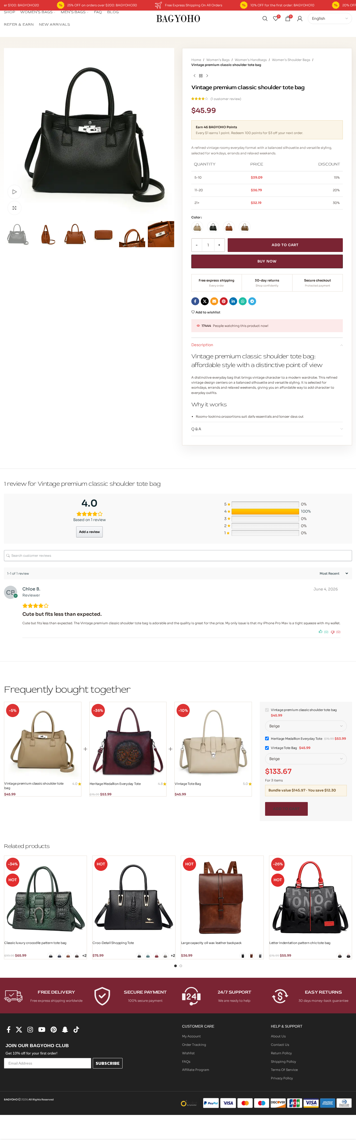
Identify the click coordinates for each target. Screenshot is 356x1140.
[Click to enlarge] (14, 207)
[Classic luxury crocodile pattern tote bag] (45, 897)
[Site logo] (178, 18)
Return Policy (281, 1053)
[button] (10, 234)
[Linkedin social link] (233, 301)
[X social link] (205, 301)
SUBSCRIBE (108, 1063)
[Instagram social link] (30, 1030)
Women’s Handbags (251, 60)
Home (196, 60)
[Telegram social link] (252, 301)
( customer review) (226, 99)
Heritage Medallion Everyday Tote (115, 784)
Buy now (267, 261)
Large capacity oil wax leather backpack (211, 943)
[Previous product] (194, 76)
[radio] (197, 227)
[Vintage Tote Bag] (213, 740)
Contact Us (280, 1045)
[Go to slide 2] (180, 966)
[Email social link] (214, 301)
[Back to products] (201, 76)
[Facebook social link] (195, 301)
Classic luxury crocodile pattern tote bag (35, 943)
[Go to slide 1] (175, 966)
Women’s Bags (218, 60)
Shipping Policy (283, 1061)
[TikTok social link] (76, 1030)
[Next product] (207, 76)
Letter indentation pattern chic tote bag (299, 943)
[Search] (265, 18)
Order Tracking (194, 1045)
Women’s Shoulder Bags (291, 60)
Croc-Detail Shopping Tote (113, 943)
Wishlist (188, 1053)
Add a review (89, 532)
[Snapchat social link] (65, 1030)
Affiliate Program (195, 1070)
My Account (191, 1036)
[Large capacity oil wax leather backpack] (222, 897)
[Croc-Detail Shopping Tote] (133, 897)
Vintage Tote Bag (188, 784)
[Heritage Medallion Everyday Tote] (128, 740)
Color (196, 217)
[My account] (300, 18)
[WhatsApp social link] (243, 301)
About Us (278, 1036)
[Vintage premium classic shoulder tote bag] (42, 740)
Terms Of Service (284, 1070)
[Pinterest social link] (224, 301)
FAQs (186, 1061)
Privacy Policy (282, 1078)
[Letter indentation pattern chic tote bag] (310, 897)
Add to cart (285, 245)
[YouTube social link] (42, 1030)
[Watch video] (14, 191)
